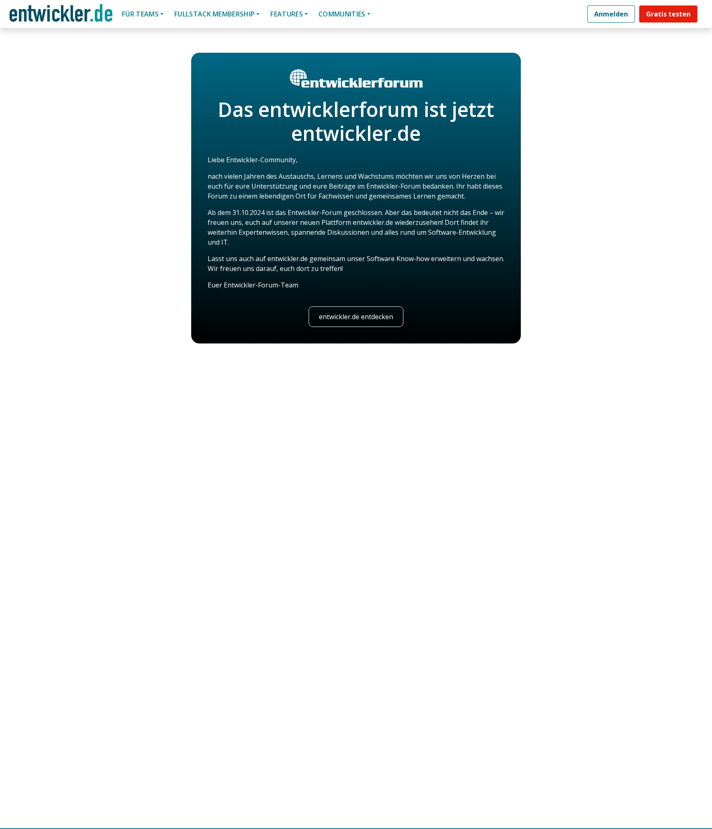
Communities (342, 14)
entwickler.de (60, 15)
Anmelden (611, 14)
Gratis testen (668, 14)
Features (286, 14)
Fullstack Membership (214, 14)
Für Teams (140, 14)
